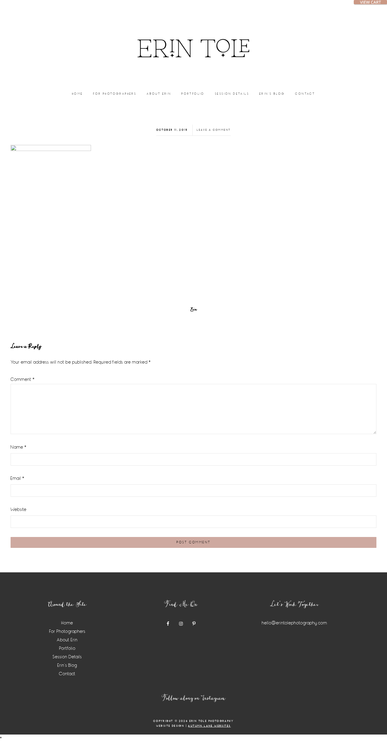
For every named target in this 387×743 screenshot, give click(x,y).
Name (19, 447)
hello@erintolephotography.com (294, 623)
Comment (23, 379)
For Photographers (67, 631)
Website (19, 509)
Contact (67, 674)
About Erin (67, 640)
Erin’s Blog (67, 665)
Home (67, 623)
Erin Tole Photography (193, 41)
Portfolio (67, 648)
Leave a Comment (214, 130)
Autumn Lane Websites (209, 726)
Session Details (67, 657)
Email (17, 478)
